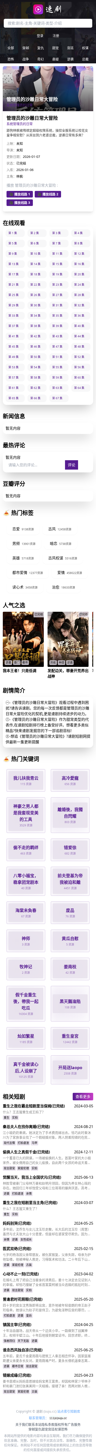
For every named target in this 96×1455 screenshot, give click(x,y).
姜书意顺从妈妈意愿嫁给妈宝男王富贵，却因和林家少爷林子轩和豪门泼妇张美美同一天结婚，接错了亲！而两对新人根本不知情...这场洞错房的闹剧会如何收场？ (47, 1383)
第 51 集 (57, 357)
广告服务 (74, 1424)
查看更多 (82, 1096)
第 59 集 (57, 378)
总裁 (85, 59)
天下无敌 (23, 1341)
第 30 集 (35, 305)
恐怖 (10, 59)
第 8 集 (78, 243)
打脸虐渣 (23, 1143)
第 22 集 (35, 285)
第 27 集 (57, 295)
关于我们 (21, 1424)
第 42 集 (35, 336)
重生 (6, 1118)
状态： (11, 163)
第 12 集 (79, 254)
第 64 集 (79, 388)
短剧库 (75, 1411)
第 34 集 (35, 316)
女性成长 (26, 1240)
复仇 (40, 48)
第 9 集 (12, 254)
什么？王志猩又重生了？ (21, 1208)
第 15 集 (57, 264)
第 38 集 (35, 326)
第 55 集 (57, 367)
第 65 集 (13, 398)
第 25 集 (13, 295)
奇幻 (40, 59)
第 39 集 (57, 326)
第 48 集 (79, 347)
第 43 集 (57, 336)
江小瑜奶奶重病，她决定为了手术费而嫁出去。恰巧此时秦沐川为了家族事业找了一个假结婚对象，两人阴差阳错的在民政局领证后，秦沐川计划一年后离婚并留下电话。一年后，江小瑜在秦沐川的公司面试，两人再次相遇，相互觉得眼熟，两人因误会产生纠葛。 (47, 1135)
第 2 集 (34, 233)
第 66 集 (35, 398)
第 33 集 (13, 316)
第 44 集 (79, 336)
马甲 (34, 1143)
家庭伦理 (23, 1168)
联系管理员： (39, 1418)
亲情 (29, 1194)
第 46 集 (35, 347)
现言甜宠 (9, 1168)
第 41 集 (13, 336)
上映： (11, 143)
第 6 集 (34, 243)
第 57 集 (13, 378)
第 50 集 (35, 357)
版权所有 (61, 1424)
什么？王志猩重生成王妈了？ (24, 1112)
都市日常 (17, 1366)
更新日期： (15, 156)
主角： (11, 176)
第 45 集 (13, 347)
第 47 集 (57, 347)
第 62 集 (35, 388)
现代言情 (9, 1143)
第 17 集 (13, 274)
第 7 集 (56, 243)
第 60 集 (79, 378)
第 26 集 (35, 295)
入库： (11, 169)
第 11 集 (57, 254)
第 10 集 (35, 254)
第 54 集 (35, 367)
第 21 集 (13, 285)
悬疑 (55, 59)
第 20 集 (79, 274)
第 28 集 (79, 295)
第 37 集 (13, 326)
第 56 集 (79, 367)
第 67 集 (57, 398)
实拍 (15, 1118)
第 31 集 (57, 305)
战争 (25, 59)
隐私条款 (48, 1424)
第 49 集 (13, 357)
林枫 (19, 176)
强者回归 (9, 1341)
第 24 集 (79, 285)
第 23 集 (57, 285)
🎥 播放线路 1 (19, 194)
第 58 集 (35, 378)
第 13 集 (13, 264)
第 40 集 (79, 326)
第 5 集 (12, 243)
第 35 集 (57, 316)
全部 (10, 48)
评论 (71, 464)
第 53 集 (13, 367)
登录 (40, 35)
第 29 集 (13, 305)
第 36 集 (79, 316)
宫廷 (70, 48)
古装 (29, 1265)
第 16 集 (79, 264)
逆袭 (70, 59)
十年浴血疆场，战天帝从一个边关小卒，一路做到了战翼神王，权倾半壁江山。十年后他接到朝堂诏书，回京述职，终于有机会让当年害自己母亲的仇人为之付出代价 (47, 1333)
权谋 (85, 48)
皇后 (29, 1316)
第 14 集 (35, 264)
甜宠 (55, 48)
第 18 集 (35, 274)
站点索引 (63, 1411)
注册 (56, 35)
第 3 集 (56, 233)
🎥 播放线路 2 (48, 194)
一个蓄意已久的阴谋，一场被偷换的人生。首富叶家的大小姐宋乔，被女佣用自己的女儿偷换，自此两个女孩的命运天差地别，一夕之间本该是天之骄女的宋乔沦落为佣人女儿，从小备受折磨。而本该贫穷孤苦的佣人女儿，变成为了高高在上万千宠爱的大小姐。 (47, 1160)
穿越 (25, 48)
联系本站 (34, 1424)
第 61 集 (13, 388)
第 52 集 (79, 357)
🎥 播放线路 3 (19, 202)
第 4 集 (78, 233)
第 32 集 (79, 305)
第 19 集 (57, 274)
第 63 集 (57, 388)
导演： (11, 150)
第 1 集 (12, 233)
